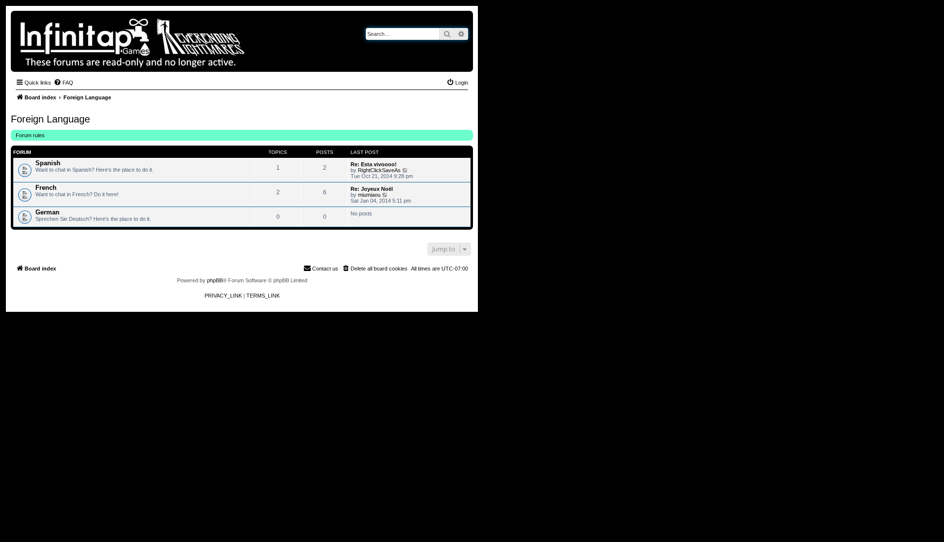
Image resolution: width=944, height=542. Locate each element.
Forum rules (30, 135)
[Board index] (166, 41)
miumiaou (369, 195)
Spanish (47, 163)
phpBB (215, 280)
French (46, 187)
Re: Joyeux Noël (372, 189)
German (47, 212)
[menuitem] (63, 83)
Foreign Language (50, 119)
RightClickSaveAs (379, 170)
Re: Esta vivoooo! (374, 164)
